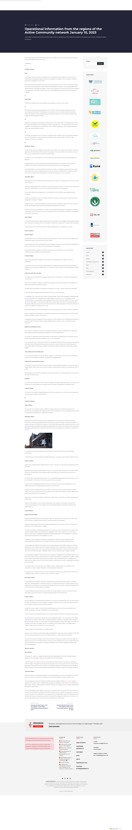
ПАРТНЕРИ (79, 752)
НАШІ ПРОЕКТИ (81, 742)
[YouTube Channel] (68, 778)
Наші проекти (90, 271)
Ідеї (87, 268)
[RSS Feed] (70, 778)
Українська (115, 828)
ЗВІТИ (78, 759)
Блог (87, 255)
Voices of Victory (65, 762)
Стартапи (88, 274)
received (68, 681)
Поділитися (28, 63)
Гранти (88, 258)
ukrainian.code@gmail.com (101, 743)
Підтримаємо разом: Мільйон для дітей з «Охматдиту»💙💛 (65, 759)
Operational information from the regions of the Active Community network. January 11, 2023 (65, 706)
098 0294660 (54, 726)
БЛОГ (78, 755)
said (72, 382)
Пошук (88, 61)
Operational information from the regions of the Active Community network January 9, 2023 (39, 706)
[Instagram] (65, 778)
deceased (46, 662)
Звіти (87, 265)
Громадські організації (92, 261)
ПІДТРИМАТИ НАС (81, 762)
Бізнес (88, 252)
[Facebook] (62, 778)
